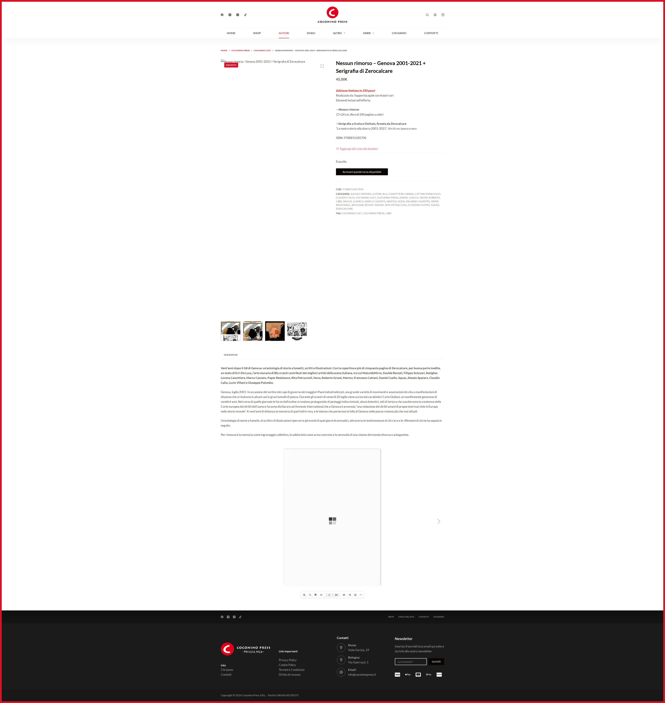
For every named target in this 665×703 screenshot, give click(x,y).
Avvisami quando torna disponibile (362, 171)
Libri (339, 201)
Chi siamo (399, 33)
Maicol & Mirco (353, 201)
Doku (311, 33)
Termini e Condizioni (291, 670)
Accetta (588, 688)
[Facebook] (222, 14)
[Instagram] (237, 14)
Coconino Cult (366, 197)
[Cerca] (427, 14)
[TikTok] (245, 14)
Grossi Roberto (430, 197)
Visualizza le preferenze (644, 688)
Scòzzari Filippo (419, 205)
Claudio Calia (345, 197)
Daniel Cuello (409, 197)
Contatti (431, 33)
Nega (615, 688)
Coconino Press (387, 197)
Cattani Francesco (427, 194)
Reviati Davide (374, 205)
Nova (401, 201)
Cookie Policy (608, 696)
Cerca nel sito (406, 616)
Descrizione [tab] (231, 354)
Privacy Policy (626, 696)
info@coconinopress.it (362, 674)
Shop (257, 33)
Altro (337, 33)
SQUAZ (435, 205)
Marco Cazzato (375, 201)
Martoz (392, 201)
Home (231, 33)
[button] (658, 648)
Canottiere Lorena (401, 194)
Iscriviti (436, 661)
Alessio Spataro (361, 194)
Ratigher (358, 205)
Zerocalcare (344, 208)
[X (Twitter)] (230, 14)
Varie (367, 33)
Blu (385, 194)
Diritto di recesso (289, 674)
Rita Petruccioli (396, 205)
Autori (284, 33)
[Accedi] (435, 14)
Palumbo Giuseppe (418, 201)
